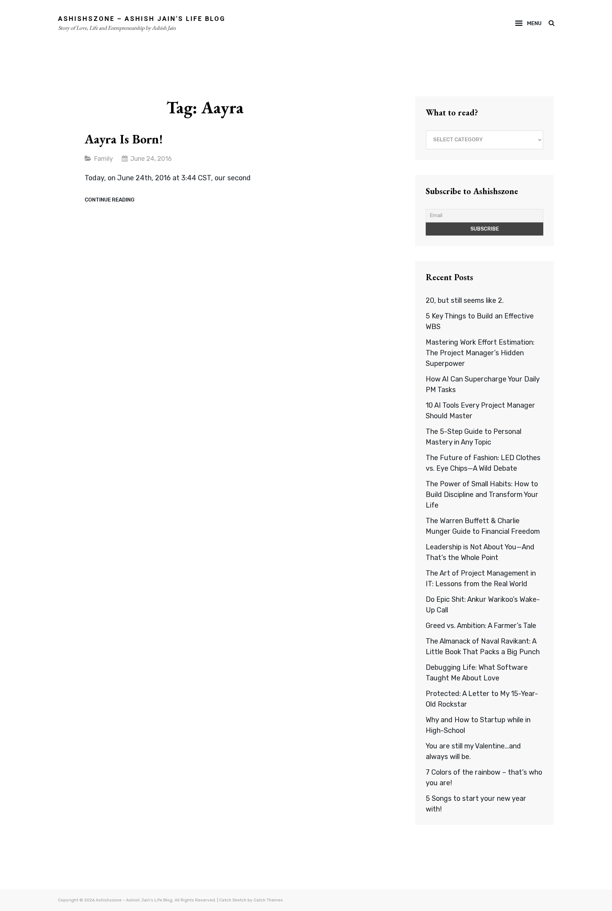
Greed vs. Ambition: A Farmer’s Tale (481, 625)
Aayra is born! (124, 139)
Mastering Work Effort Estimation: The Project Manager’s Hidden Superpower (480, 353)
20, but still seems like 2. (465, 300)
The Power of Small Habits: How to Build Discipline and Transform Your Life (482, 494)
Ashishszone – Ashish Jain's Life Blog (142, 18)
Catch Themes (268, 900)
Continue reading (110, 200)
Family (103, 159)
